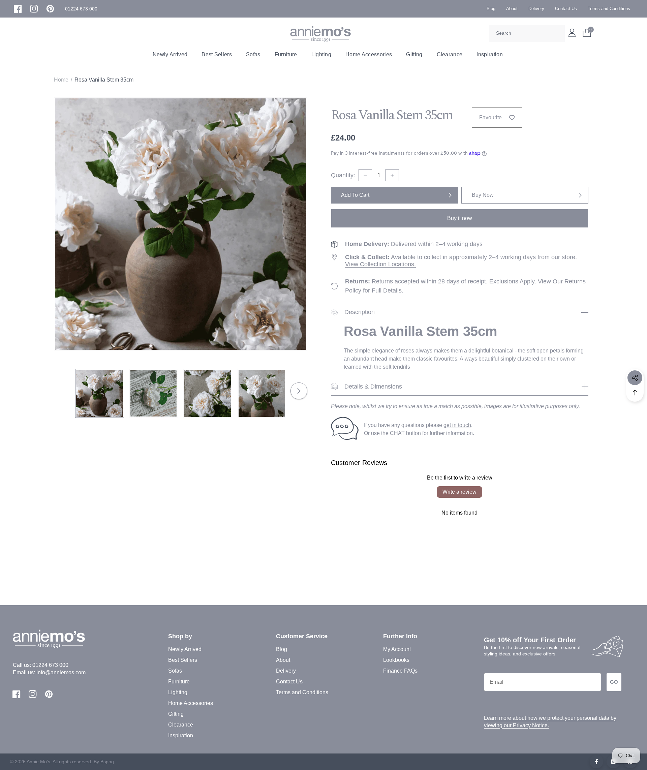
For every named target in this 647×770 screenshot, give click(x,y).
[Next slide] (298, 390)
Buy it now (459, 218)
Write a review (459, 492)
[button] (81, 8)
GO (614, 682)
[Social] (634, 377)
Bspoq (107, 761)
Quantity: (343, 175)
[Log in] (572, 33)
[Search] (557, 33)
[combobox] (527, 33)
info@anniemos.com (61, 672)
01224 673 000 (50, 665)
